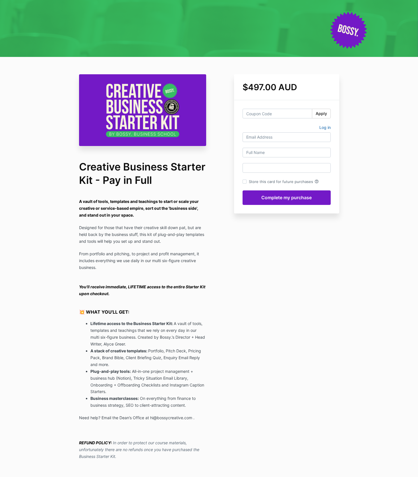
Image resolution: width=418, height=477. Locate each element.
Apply (321, 113)
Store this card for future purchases (284, 181)
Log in (325, 127)
